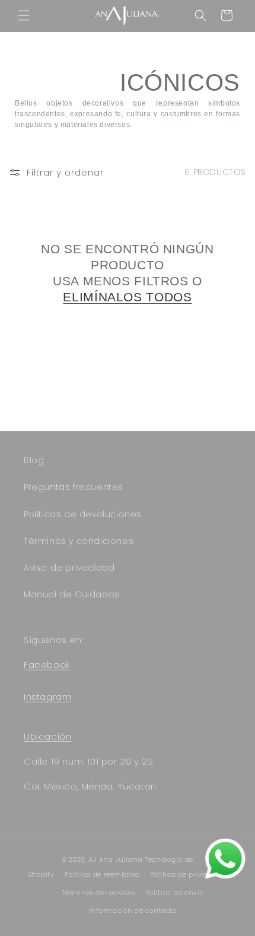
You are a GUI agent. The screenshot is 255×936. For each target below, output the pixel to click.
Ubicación (47, 736)
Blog (34, 460)
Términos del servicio (98, 892)
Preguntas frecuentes (73, 487)
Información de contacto (133, 910)
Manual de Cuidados (72, 594)
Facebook (47, 664)
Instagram (47, 696)
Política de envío (175, 892)
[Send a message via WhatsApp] (225, 859)
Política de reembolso (102, 874)
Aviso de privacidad (69, 568)
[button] (24, 15)
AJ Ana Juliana (115, 859)
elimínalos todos (127, 297)
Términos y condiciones (78, 541)
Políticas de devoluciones (83, 514)
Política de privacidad (188, 874)
